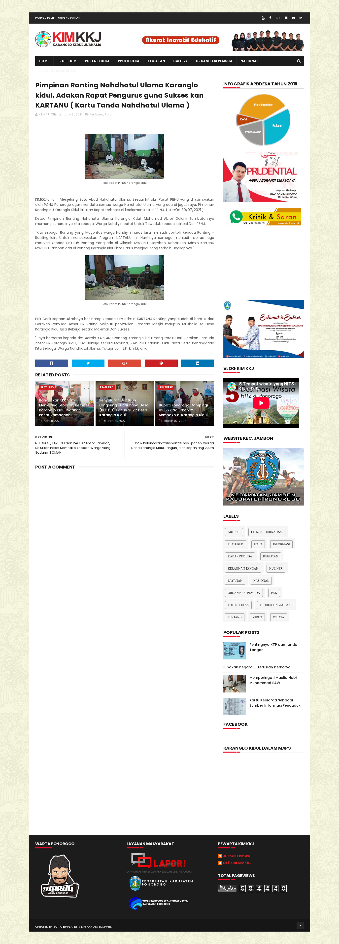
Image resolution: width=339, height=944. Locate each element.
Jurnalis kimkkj (237, 856)
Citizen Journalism (267, 532)
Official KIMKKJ (237, 863)
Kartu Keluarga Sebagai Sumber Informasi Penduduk (275, 703)
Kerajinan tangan (243, 568)
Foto (108, 114)
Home (44, 61)
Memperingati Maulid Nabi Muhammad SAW (273, 680)
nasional (261, 580)
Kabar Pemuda (240, 556)
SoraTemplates (66, 926)
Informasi (281, 544)
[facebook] (270, 18)
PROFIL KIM (67, 61)
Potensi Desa (97, 61)
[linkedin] (301, 18)
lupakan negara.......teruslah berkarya (257, 667)
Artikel (234, 532)
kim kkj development (97, 926)
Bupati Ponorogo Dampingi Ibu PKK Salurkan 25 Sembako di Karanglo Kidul (183, 410)
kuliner (275, 568)
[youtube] (263, 18)
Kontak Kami (44, 18)
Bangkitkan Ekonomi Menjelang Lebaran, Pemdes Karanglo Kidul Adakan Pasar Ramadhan (64, 407)
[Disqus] (124, 622)
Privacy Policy (69, 18)
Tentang (235, 617)
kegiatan (156, 61)
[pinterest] (293, 18)
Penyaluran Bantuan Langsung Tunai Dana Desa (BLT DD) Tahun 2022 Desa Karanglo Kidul (124, 407)
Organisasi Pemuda (244, 593)
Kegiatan (270, 556)
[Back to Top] (300, 925)
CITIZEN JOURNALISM (57, 71)
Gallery (180, 61)
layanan (235, 580)
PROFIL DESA (128, 61)
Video (257, 617)
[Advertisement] (124, 513)
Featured (96, 114)
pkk (274, 593)
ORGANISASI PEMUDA (214, 61)
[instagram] (286, 18)
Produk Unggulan (275, 605)
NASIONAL (249, 61)
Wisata (278, 617)
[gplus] (278, 18)
